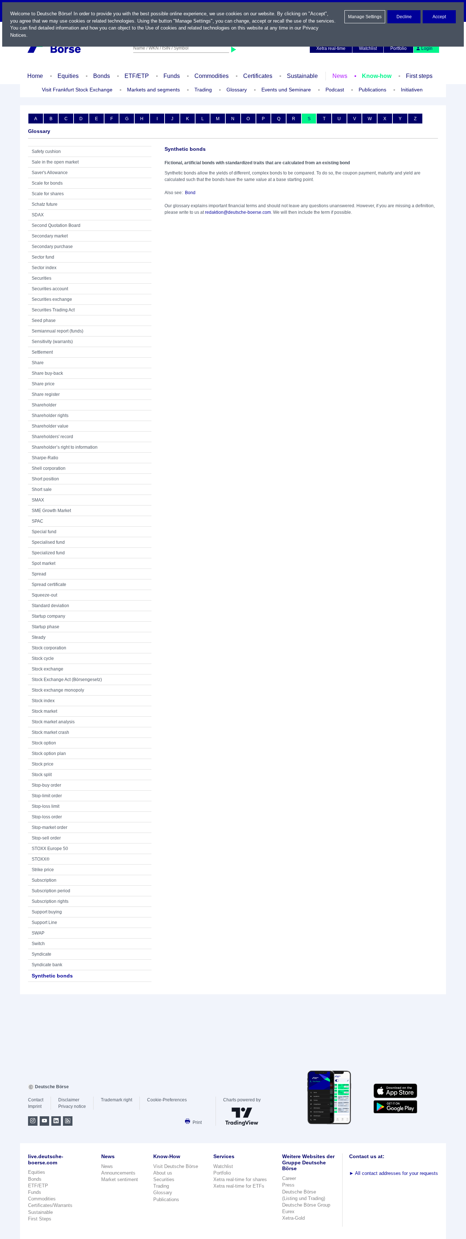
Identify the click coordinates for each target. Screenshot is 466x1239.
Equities (68, 76)
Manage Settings (365, 16)
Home (35, 76)
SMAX (38, 500)
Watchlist (368, 48)
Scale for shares (48, 193)
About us (162, 1173)
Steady (39, 637)
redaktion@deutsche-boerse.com (238, 212)
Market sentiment (119, 1179)
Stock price (43, 764)
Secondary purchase (52, 246)
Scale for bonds (47, 183)
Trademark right (116, 1099)
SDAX (38, 214)
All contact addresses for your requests (393, 1173)
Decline (404, 16)
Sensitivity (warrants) (52, 341)
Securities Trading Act (53, 309)
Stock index (43, 700)
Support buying (47, 911)
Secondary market (50, 236)
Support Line (44, 922)
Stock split (42, 774)
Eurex (288, 1211)
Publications (166, 1199)
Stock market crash (50, 732)
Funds (171, 76)
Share (38, 362)
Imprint (35, 1106)
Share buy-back (47, 373)
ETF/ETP (137, 76)
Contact (35, 1099)
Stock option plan (49, 753)
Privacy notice (72, 1106)
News (339, 76)
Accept (439, 16)
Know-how (376, 76)
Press (288, 1185)
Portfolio (398, 48)
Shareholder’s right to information (65, 447)
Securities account (50, 288)
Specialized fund (48, 552)
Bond (190, 192)
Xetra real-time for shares (240, 1179)
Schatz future (45, 204)
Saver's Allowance (50, 172)
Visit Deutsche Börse (175, 1166)
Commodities (211, 76)
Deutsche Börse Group (306, 1205)
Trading (161, 1186)
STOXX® (41, 859)
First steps (419, 76)
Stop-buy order (46, 785)
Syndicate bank (47, 964)
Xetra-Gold (293, 1218)
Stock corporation (49, 647)
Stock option (44, 743)
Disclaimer (68, 1099)
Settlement (42, 352)
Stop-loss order (47, 816)
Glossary (236, 90)
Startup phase (45, 626)
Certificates (257, 76)
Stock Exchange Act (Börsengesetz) (67, 679)
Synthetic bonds (52, 976)
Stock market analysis (53, 721)
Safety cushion (46, 151)
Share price (43, 383)
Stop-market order (49, 827)
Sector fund (43, 257)
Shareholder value (50, 426)
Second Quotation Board (56, 225)
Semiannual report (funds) (57, 331)
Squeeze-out (44, 595)
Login (427, 48)
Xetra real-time (330, 48)
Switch (38, 943)
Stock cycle (43, 658)
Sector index (44, 267)
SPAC (37, 521)
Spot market (43, 563)
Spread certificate (49, 584)
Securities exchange (52, 299)
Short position (45, 478)
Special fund (44, 531)
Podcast (334, 90)
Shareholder (44, 405)
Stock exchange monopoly (58, 690)
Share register (46, 394)
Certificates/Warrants (50, 1205)
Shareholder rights (50, 415)
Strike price (43, 869)
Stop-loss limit (45, 806)
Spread (39, 574)
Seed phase (44, 320)
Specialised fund (48, 542)
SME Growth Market (51, 510)
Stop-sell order (46, 838)
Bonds (101, 76)
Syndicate (41, 954)
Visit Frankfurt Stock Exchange (77, 90)
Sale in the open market (55, 162)
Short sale (42, 489)
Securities (41, 278)
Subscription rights (50, 901)
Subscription (44, 880)
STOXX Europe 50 (50, 848)
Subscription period (51, 890)
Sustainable (302, 76)
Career (289, 1178)
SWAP (38, 933)
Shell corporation (49, 468)
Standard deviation (50, 605)
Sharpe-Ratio (45, 457)
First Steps (39, 1219)
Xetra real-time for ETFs (238, 1186)
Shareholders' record (52, 436)
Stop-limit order (47, 795)
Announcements (118, 1173)
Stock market (44, 711)
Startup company (48, 616)
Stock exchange (47, 669)
